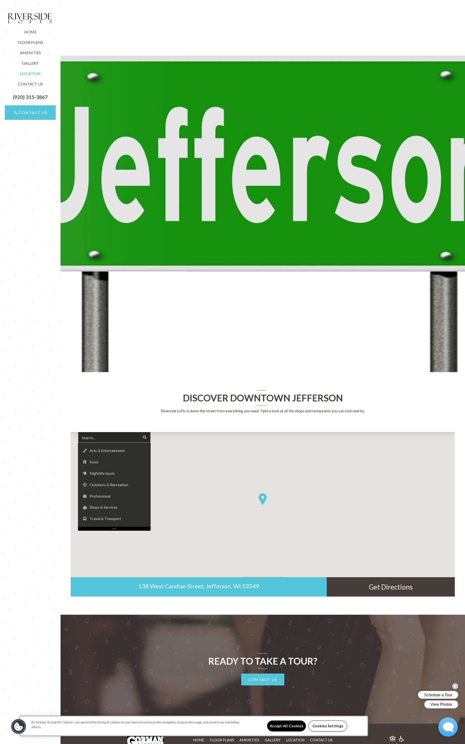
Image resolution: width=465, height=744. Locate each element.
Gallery (30, 63)
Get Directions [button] (391, 587)
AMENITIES (30, 52)
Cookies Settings (327, 726)
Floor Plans (30, 42)
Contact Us (30, 84)
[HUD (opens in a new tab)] (392, 739)
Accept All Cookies (286, 726)
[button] (30, 97)
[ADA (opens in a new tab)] (401, 739)
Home (30, 32)
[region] (193, 726)
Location (295, 740)
